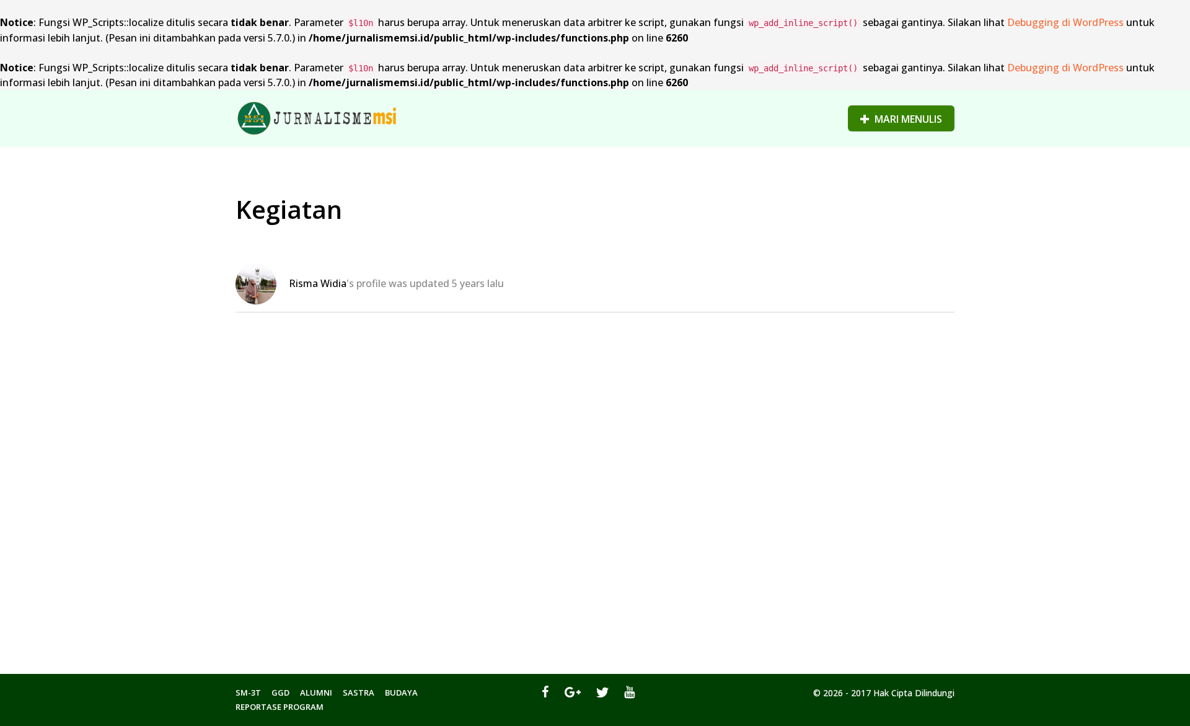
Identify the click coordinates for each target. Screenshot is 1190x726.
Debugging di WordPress (1065, 22)
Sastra (358, 692)
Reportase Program (280, 706)
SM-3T (248, 692)
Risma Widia (317, 283)
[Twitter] (602, 692)
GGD (280, 692)
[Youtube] (629, 692)
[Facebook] (545, 692)
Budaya (401, 692)
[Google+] (573, 692)
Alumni (316, 692)
